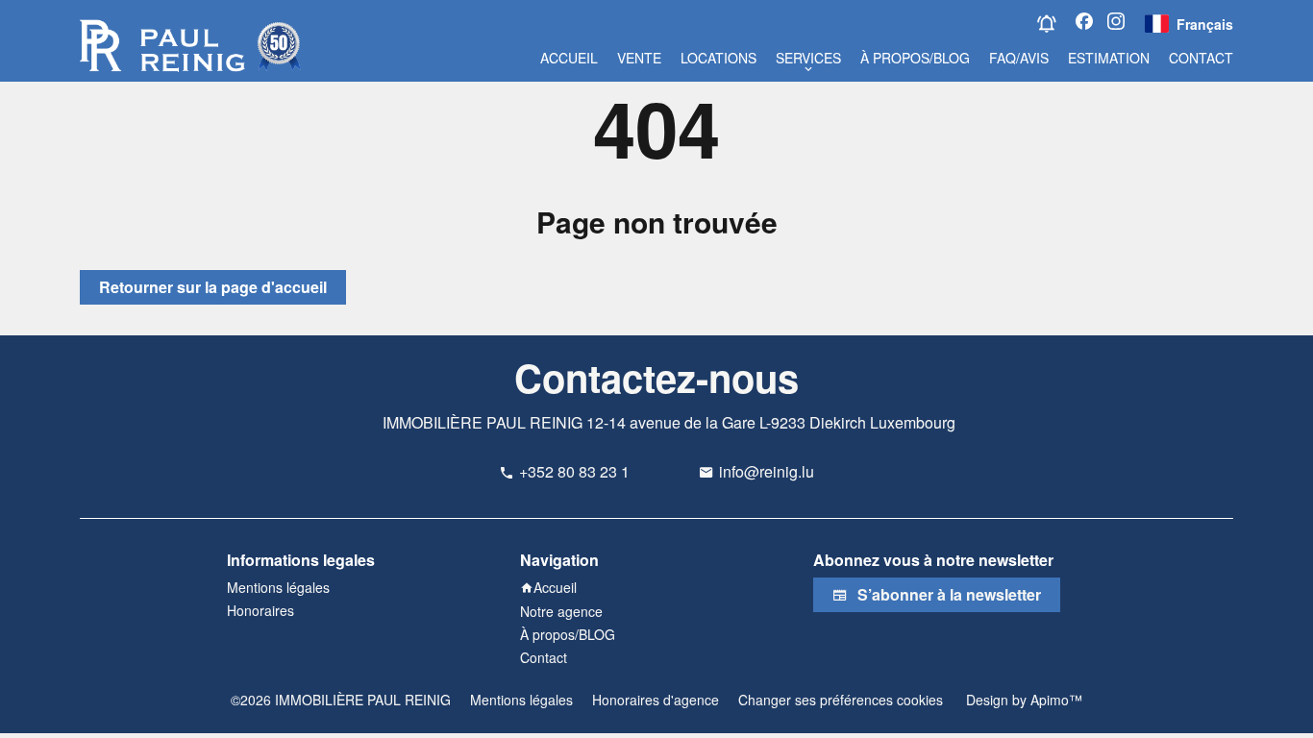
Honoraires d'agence (655, 699)
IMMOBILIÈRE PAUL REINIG (482, 422)
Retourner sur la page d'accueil (213, 287)
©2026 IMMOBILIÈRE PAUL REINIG (341, 699)
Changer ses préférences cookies (840, 699)
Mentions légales (521, 699)
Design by (1022, 699)
